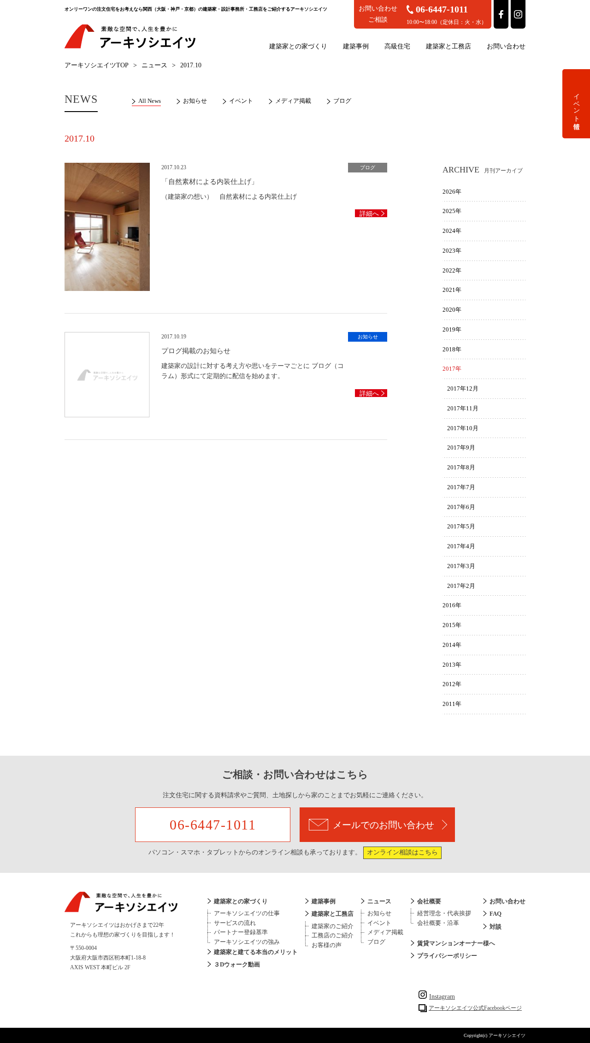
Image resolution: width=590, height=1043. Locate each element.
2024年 (451, 230)
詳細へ (369, 213)
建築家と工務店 (448, 46)
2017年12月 (462, 388)
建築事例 (356, 46)
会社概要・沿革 (438, 922)
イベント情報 (576, 104)
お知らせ (195, 100)
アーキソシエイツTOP (97, 65)
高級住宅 (397, 46)
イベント (241, 100)
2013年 (451, 664)
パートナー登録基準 (241, 932)
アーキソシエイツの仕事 (247, 913)
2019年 (451, 329)
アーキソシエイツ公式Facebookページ (475, 1008)
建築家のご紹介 (333, 926)
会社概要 (429, 901)
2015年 (451, 625)
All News (149, 100)
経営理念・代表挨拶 (444, 913)
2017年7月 (461, 487)
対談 (496, 926)
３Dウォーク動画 (237, 964)
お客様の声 (327, 945)
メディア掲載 (293, 100)
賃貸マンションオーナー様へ (456, 943)
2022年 (451, 270)
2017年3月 (461, 566)
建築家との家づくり (298, 46)
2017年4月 (461, 546)
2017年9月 (461, 447)
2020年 (451, 309)
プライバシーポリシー (447, 955)
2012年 (451, 684)
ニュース (154, 65)
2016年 (451, 605)
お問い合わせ (506, 46)
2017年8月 (461, 467)
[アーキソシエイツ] (130, 46)
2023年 (451, 250)
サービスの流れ (235, 922)
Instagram (442, 996)
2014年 (451, 644)
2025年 (451, 210)
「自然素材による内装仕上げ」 (209, 181)
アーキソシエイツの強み (247, 941)
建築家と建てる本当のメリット (256, 951)
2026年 (451, 191)
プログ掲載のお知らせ (195, 351)
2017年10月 (462, 428)
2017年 (451, 368)
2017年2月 (461, 585)
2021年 (451, 289)
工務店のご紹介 (333, 935)
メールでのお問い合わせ (383, 825)
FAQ (496, 913)
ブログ (342, 100)
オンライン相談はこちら (402, 852)
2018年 (451, 349)
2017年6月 (461, 507)
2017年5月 (461, 526)
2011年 (451, 703)
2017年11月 (462, 408)
